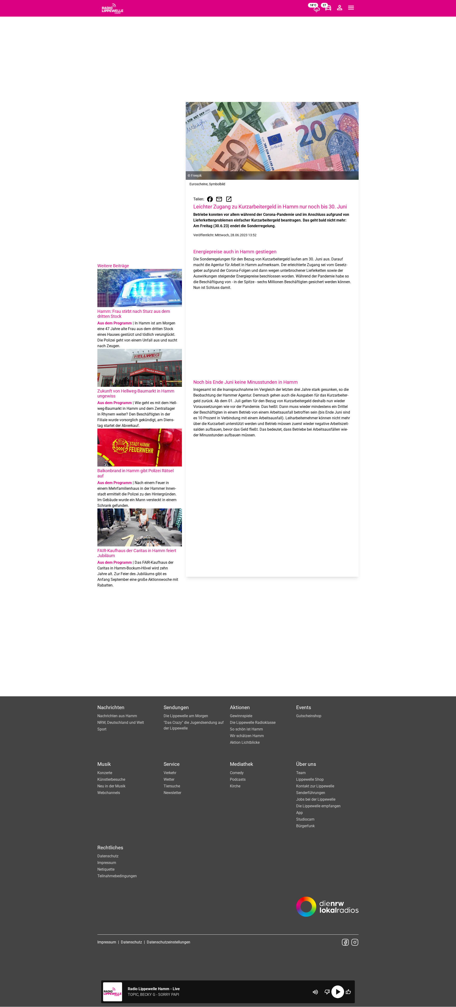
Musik (104, 764)
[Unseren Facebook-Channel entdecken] (345, 942)
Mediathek (241, 764)
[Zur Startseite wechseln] (112, 8)
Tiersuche (172, 786)
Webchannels (108, 792)
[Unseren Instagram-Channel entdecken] (355, 942)
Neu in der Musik (111, 786)
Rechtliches (110, 847)
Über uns (306, 764)
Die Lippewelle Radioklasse (253, 722)
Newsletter (172, 792)
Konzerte (104, 773)
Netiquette (105, 869)
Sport (101, 729)
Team (301, 773)
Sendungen (176, 707)
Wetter (169, 779)
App (299, 812)
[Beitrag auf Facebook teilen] (210, 199)
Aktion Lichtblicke (245, 742)
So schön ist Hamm (246, 729)
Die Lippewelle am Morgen (186, 716)
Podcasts (238, 779)
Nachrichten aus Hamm (117, 716)
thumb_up (348, 992)
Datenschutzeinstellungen (168, 942)
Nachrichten (110, 707)
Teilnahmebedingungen (117, 876)
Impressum (106, 862)
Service (172, 764)
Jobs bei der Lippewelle (315, 799)
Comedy (237, 773)
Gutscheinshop (308, 716)
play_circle (337, 991)
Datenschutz (108, 856)
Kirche (235, 786)
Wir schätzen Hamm (247, 736)
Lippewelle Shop (310, 779)
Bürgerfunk (305, 826)
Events (303, 707)
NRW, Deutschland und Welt (120, 722)
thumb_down (327, 992)
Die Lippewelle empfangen (318, 806)
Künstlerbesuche (111, 779)
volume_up (315, 992)
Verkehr (170, 773)
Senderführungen (310, 792)
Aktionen (240, 707)
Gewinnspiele (241, 716)
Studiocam (305, 819)
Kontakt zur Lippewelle (315, 786)
